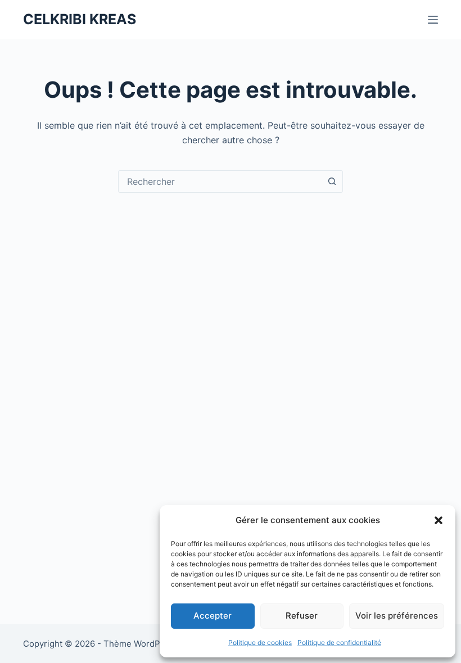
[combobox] (220, 181)
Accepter (212, 615)
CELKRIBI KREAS (79, 19)
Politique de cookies (260, 642)
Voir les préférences (396, 615)
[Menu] (433, 20)
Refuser (302, 615)
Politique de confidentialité (339, 642)
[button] (438, 520)
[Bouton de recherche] (331, 181)
